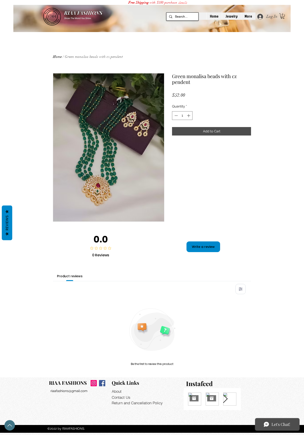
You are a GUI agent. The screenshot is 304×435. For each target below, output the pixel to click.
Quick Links (125, 382)
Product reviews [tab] (70, 276)
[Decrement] (176, 115)
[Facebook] (102, 383)
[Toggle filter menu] (240, 289)
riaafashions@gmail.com (69, 391)
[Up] (9, 425)
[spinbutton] (182, 115)
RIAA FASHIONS (83, 12)
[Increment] (189, 115)
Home (57, 57)
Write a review (203, 247)
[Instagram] (94, 383)
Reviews (7, 222)
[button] (182, 2)
